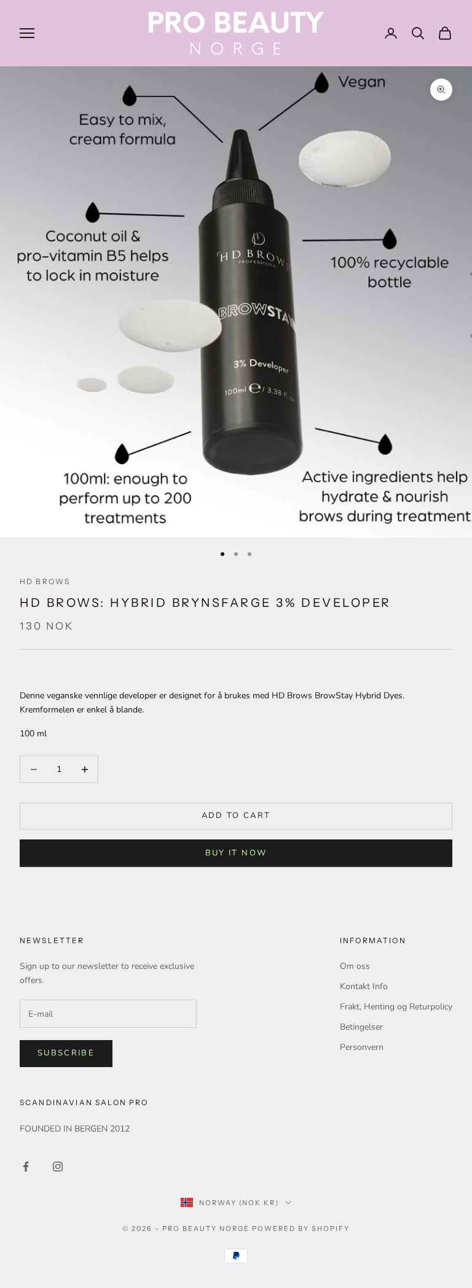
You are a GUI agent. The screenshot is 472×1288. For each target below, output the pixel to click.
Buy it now (236, 852)
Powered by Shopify (301, 1228)
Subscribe (66, 1053)
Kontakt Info (364, 986)
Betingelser (361, 1027)
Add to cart (236, 815)
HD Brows (45, 581)
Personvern (362, 1047)
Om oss (355, 966)
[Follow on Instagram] (58, 1166)
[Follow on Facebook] (26, 1166)
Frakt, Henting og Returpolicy (396, 1006)
